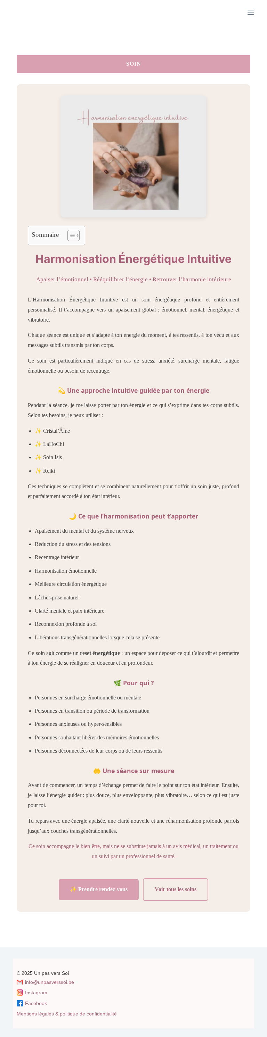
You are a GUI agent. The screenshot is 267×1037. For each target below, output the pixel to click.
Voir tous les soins (175, 889)
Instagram (36, 992)
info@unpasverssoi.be (49, 982)
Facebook (36, 1003)
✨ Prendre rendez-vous (99, 889)
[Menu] (251, 12)
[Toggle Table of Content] (70, 235)
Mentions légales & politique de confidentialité (67, 1014)
